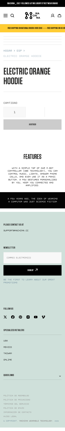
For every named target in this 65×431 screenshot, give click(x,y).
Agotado (32, 124)
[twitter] (5, 317)
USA (5, 341)
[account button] (53, 15)
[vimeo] (43, 317)
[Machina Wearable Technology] (32, 15)
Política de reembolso (16, 396)
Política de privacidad (16, 400)
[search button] (12, 15)
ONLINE (7, 360)
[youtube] (36, 317)
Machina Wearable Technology (35, 421)
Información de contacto (17, 412)
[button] (45, 112)
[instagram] (28, 317)
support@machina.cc (15, 230)
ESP (19, 50)
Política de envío (13, 408)
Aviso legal (10, 416)
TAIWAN (7, 353)
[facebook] (13, 317)
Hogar (7, 50)
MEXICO (7, 347)
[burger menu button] (5, 15)
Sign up (30, 270)
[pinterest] (20, 317)
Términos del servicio (16, 404)
